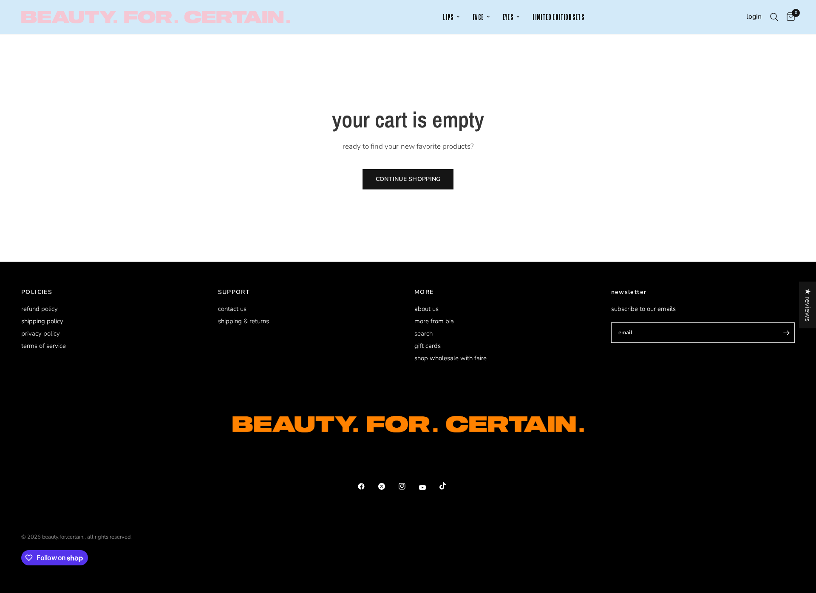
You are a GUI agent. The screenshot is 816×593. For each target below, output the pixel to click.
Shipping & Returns (243, 321)
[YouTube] (428, 487)
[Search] (774, 17)
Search (423, 333)
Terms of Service (43, 346)
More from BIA (434, 321)
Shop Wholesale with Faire (450, 358)
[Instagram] (408, 486)
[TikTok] (448, 486)
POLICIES (36, 292)
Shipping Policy (42, 321)
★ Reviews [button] (808, 305)
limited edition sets (558, 17)
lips (448, 17)
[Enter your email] (786, 332)
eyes (508, 17)
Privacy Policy (40, 333)
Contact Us (232, 309)
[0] (788, 17)
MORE (424, 292)
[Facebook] (367, 486)
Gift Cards (427, 346)
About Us (426, 309)
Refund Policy (39, 309)
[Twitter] (387, 486)
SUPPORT (234, 292)
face (478, 17)
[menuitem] (451, 17)
